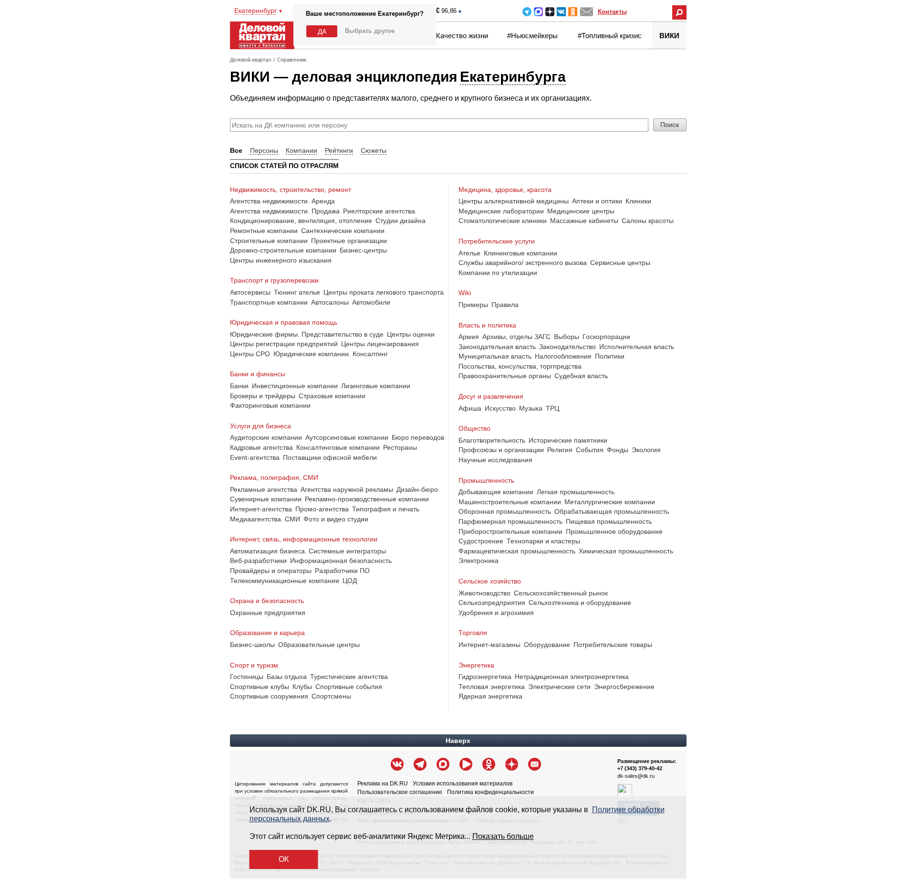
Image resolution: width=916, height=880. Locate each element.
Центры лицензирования (380, 344)
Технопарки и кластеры (543, 541)
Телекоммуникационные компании (284, 580)
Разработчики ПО (342, 570)
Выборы (566, 336)
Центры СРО (250, 354)
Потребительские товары (612, 644)
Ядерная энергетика (490, 696)
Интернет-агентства (261, 509)
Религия (559, 450)
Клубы (302, 686)
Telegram (526, 11)
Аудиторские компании (266, 437)
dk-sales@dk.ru (636, 776)
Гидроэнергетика (484, 676)
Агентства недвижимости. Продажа (285, 211)
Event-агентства (255, 457)
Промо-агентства (322, 509)
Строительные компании (269, 240)
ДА (322, 31)
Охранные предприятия (267, 612)
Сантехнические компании (343, 230)
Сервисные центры (620, 262)
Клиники (638, 201)
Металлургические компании (609, 502)
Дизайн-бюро (417, 489)
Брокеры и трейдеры (262, 396)
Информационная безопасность (341, 560)
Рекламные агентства (263, 489)
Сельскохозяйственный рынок (561, 593)
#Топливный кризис (610, 36)
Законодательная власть (497, 346)
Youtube (465, 764)
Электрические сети (559, 686)
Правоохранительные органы (504, 376)
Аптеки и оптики (597, 201)
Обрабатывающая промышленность (611, 511)
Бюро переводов (418, 437)
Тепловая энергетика (491, 686)
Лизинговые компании (375, 386)
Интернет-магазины (489, 644)
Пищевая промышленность (609, 521)
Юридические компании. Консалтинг (330, 354)
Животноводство (484, 593)
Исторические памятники (568, 440)
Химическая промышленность (626, 551)
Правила (505, 304)
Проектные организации (349, 240)
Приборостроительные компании (510, 531)
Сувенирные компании (266, 499)
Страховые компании (332, 396)
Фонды (617, 450)
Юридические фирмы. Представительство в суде (307, 334)
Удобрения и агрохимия (496, 612)
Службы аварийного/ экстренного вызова (522, 262)
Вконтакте (561, 11)
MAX (538, 11)
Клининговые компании (520, 253)
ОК (284, 859)
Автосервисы (250, 292)
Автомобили (371, 302)
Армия (468, 336)
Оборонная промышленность (504, 511)
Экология (646, 450)
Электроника (478, 560)
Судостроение (480, 541)
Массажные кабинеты (584, 220)
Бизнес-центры (363, 250)
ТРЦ (552, 408)
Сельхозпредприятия (491, 602)
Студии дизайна (400, 220)
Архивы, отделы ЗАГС (516, 336)
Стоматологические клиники (502, 220)
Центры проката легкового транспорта (383, 292)
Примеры (473, 304)
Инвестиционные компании (295, 386)
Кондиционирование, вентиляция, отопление (301, 220)
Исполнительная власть (636, 346)
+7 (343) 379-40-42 (639, 768)
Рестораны (400, 447)
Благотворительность (491, 440)
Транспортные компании (269, 302)
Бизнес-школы (252, 644)
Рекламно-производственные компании (367, 499)
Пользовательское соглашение (399, 792)
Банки (239, 386)
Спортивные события (348, 686)
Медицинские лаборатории (501, 211)
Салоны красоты (648, 220)
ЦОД (350, 580)
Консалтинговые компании (338, 447)
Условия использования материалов (462, 783)
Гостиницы (246, 676)
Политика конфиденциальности (490, 792)
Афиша (469, 408)
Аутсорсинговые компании (346, 437)
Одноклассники (572, 11)
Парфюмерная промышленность (510, 521)
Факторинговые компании (270, 405)
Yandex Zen (549, 11)
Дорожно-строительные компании (283, 250)
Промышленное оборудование (614, 531)
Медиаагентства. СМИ (265, 519)
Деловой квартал (250, 60)
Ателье (469, 253)
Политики (610, 356)
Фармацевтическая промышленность (516, 551)
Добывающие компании (495, 492)
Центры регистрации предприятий (284, 344)
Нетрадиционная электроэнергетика (572, 676)
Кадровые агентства (261, 447)
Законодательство (567, 346)
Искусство (500, 408)
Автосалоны (330, 302)
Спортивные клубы (259, 686)
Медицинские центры (580, 211)
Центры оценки (411, 334)
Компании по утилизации (497, 272)
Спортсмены (331, 696)
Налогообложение (563, 356)
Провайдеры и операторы (271, 570)
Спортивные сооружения (269, 696)
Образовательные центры (319, 644)
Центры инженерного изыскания (281, 260)
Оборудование (547, 644)
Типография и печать (385, 509)
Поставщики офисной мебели (330, 457)
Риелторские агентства (379, 211)
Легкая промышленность (575, 492)
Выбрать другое (370, 30)
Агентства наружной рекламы (347, 489)
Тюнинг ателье (297, 292)
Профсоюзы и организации (501, 450)
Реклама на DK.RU (382, 783)
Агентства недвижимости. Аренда (282, 201)
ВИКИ (669, 36)
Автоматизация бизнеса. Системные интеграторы (308, 551)
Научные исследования (495, 460)
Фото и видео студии (335, 519)
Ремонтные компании (264, 230)
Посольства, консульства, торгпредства (520, 366)
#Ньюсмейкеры (532, 36)
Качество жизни (462, 36)
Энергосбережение (624, 686)
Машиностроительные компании (509, 502)
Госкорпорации (606, 336)
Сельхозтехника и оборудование (580, 602)
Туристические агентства (349, 676)
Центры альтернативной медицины (513, 201)
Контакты (612, 11)
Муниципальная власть (494, 356)
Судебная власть (581, 376)
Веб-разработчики (258, 560)
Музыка (530, 408)
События (590, 450)
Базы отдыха (287, 676)
